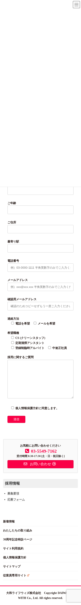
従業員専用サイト (14, 575)
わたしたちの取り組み (17, 530)
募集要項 (13, 493)
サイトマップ (12, 566)
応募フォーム (16, 499)
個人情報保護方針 (14, 557)
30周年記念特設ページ (17, 539)
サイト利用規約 (13, 548)
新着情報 (9, 521)
